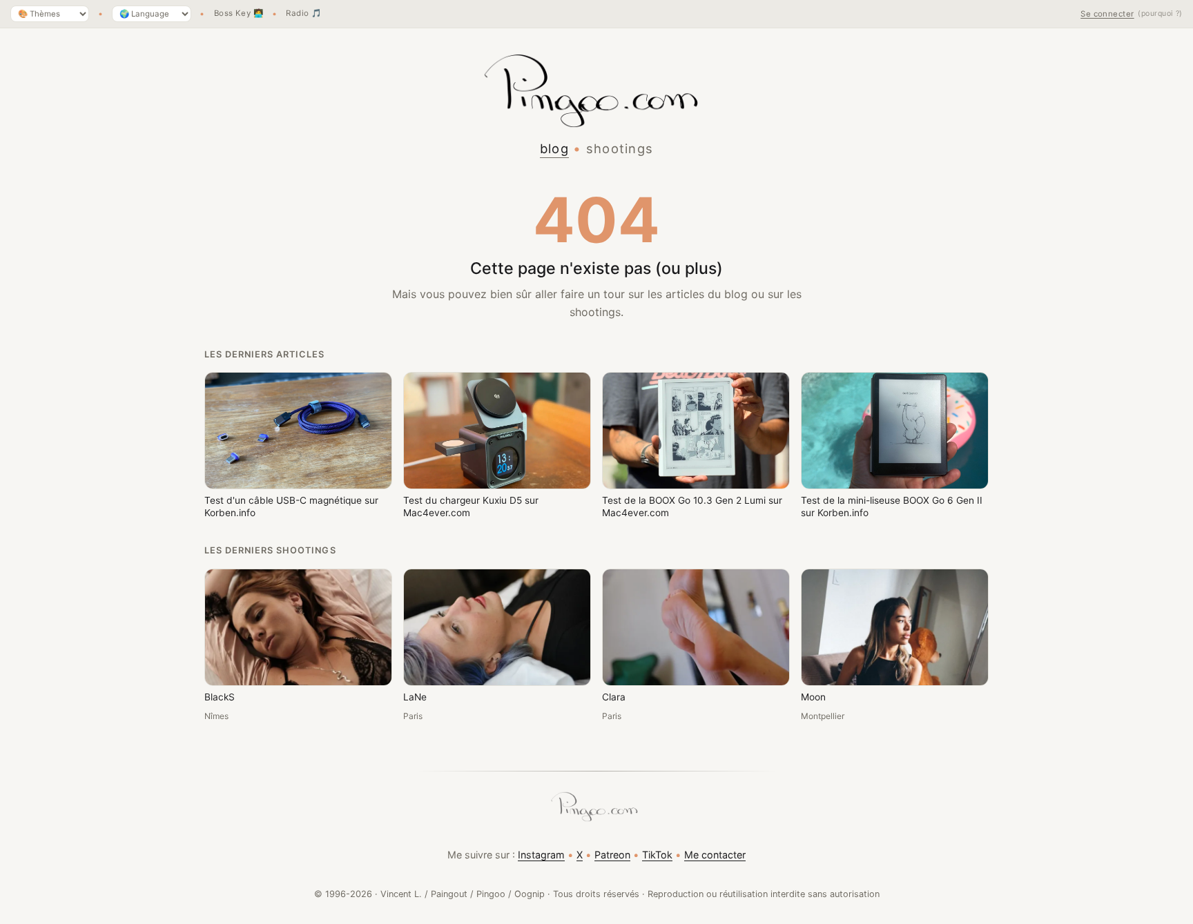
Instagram (541, 855)
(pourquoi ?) (1160, 13)
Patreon (612, 855)
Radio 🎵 (303, 14)
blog (554, 148)
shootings (620, 148)
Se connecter (1107, 14)
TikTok (657, 855)
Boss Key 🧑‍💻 (239, 14)
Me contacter (715, 855)
